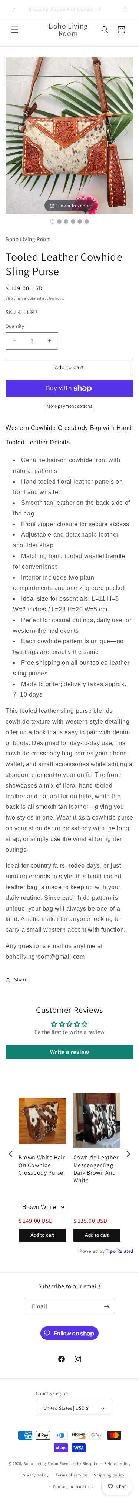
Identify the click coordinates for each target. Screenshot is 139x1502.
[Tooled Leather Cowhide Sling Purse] (52, 221)
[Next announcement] (125, 9)
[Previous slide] (13, 131)
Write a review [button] (69, 1052)
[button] (15, 29)
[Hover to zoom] (69, 134)
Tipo (111, 1251)
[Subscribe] (106, 1306)
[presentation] (11, 1153)
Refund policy (117, 1463)
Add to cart (42, 1235)
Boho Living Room (40, 1463)
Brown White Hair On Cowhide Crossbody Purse (42, 1165)
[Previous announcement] (14, 9)
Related (125, 1251)
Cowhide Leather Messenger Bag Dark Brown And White (96, 1169)
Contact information (73, 1486)
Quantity (15, 326)
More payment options (69, 406)
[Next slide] (126, 131)
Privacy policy (35, 1475)
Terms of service (71, 1475)
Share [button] (21, 979)
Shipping (13, 298)
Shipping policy (109, 1475)
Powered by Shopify (78, 1463)
